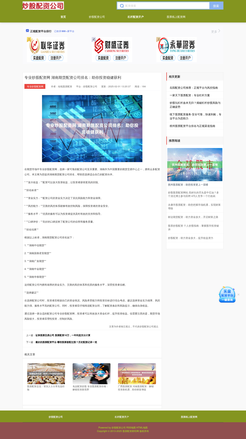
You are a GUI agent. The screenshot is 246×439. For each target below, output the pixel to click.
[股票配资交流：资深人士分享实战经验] (46, 373)
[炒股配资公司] (43, 5)
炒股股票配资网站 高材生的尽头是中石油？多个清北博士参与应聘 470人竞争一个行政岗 (193, 194)
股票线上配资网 (176, 17)
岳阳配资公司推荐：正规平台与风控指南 (194, 88)
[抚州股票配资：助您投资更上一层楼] (194, 164)
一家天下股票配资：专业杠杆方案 (190, 95)
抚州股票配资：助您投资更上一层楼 (188, 184)
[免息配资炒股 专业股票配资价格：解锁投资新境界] (92, 373)
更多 (214, 31)
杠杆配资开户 (136, 17)
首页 (63, 17)
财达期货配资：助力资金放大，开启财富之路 (193, 217)
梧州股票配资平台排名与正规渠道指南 (192, 126)
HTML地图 (142, 427)
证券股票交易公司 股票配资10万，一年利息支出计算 (62, 335)
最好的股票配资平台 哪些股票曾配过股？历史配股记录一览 (66, 342)
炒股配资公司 (97, 17)
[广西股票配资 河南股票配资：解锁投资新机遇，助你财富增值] (137, 373)
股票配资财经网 (130, 431)
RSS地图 (131, 427)
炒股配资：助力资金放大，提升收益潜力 (190, 238)
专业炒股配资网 (35, 86)
